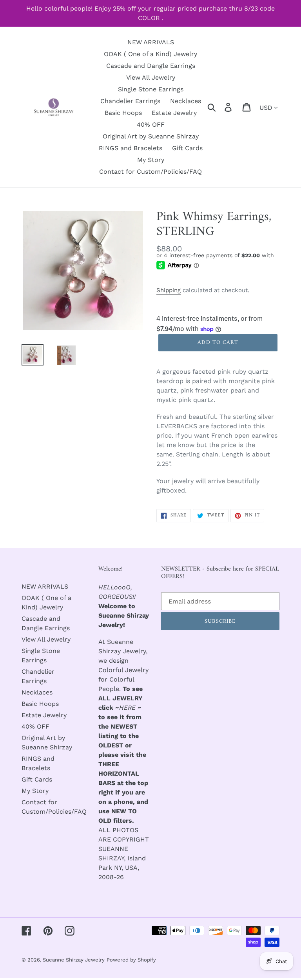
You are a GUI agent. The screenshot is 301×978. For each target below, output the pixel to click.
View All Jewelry (46, 639)
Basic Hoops (40, 703)
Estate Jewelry (44, 715)
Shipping (168, 290)
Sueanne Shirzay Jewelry (74, 960)
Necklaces (37, 692)
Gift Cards (37, 779)
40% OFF (35, 726)
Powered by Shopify (131, 960)
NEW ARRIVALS (45, 586)
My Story (35, 790)
